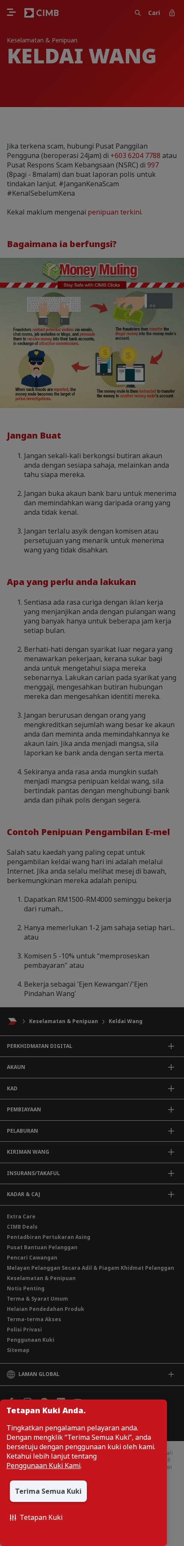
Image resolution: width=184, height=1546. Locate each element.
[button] (36, 1517)
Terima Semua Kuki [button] (48, 1491)
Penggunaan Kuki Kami (43, 1465)
